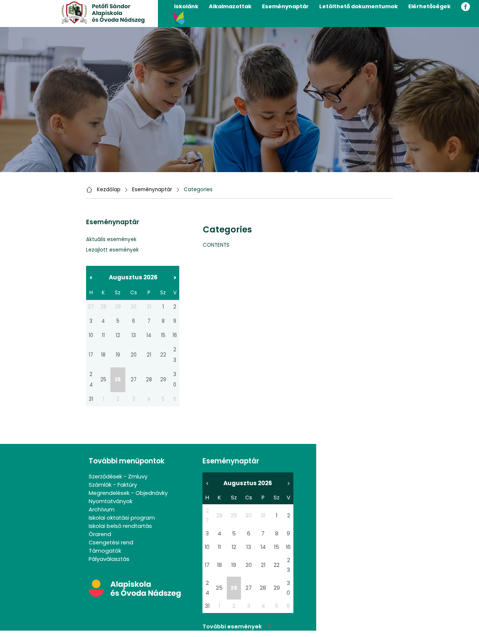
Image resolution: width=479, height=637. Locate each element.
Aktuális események (111, 239)
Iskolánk (186, 6)
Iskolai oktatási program (122, 518)
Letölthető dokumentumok (358, 6)
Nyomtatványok (110, 501)
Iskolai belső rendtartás (120, 526)
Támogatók (105, 551)
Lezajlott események (112, 249)
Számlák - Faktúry (113, 485)
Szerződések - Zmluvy (118, 476)
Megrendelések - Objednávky (128, 493)
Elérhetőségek (429, 6)
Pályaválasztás (109, 559)
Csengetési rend (111, 542)
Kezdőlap (108, 189)
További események (235, 626)
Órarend (100, 534)
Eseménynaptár (285, 6)
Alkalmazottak (230, 6)
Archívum (102, 509)
